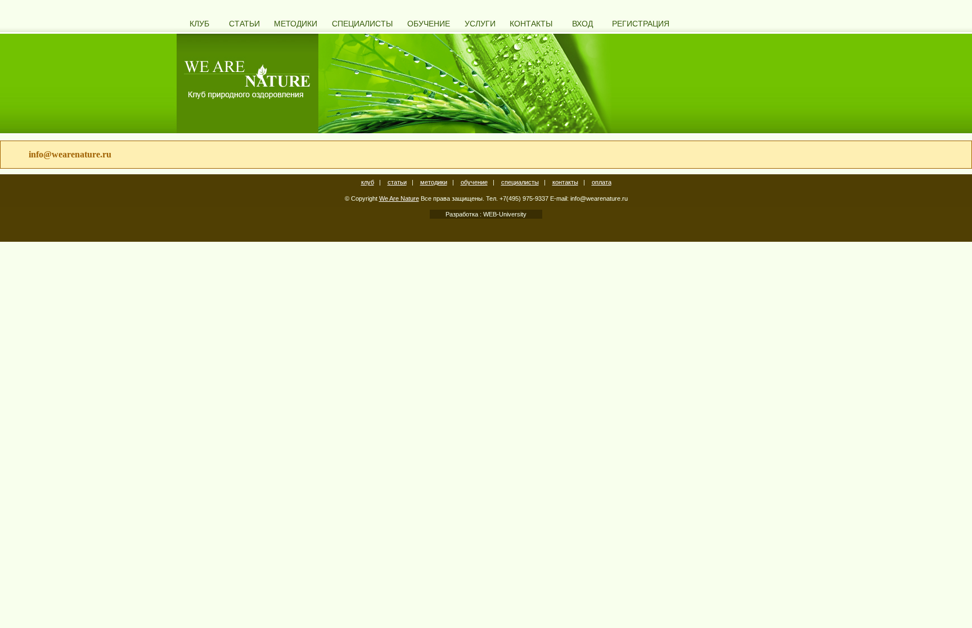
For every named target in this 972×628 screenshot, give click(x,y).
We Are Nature (399, 198)
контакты (565, 182)
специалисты (520, 182)
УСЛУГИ (480, 23)
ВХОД (582, 23)
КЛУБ (199, 23)
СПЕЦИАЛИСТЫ (362, 23)
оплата (601, 182)
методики (433, 182)
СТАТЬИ (244, 23)
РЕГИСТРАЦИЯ (641, 23)
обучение (474, 182)
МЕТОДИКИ (295, 23)
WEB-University (504, 214)
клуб (367, 182)
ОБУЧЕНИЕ (428, 23)
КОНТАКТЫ (531, 23)
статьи (397, 182)
